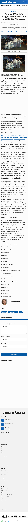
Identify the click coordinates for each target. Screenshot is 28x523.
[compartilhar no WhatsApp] (2, 521)
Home (5, 8)
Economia (3, 450)
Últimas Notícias (5, 5)
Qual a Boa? (24, 5)
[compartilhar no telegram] (8, 521)
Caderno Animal (4, 470)
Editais (2, 492)
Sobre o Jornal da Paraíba (6, 494)
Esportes (12, 5)
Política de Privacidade (6, 507)
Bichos (2, 446)
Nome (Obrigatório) (6, 336)
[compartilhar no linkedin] (13, 521)
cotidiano (11, 8)
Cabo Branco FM (5, 496)
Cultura (2, 448)
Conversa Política (5, 472)
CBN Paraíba (4, 498)
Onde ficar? (3, 441)
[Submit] (23, 2)
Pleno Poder (4, 474)
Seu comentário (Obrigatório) (8, 324)
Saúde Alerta (4, 478)
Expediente (3, 500)
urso (21, 312)
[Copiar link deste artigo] (17, 521)
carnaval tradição (13, 312)
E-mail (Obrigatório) (6, 343)
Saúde (2, 461)
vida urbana (18, 8)
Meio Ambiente (4, 465)
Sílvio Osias (3, 476)
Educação (3, 452)
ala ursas (4, 312)
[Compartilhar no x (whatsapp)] (5, 521)
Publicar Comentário (14, 354)
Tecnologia (3, 463)
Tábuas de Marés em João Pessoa (8, 490)
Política (18, 5)
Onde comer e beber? (6, 439)
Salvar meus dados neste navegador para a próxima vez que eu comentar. (14, 350)
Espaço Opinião (4, 509)
